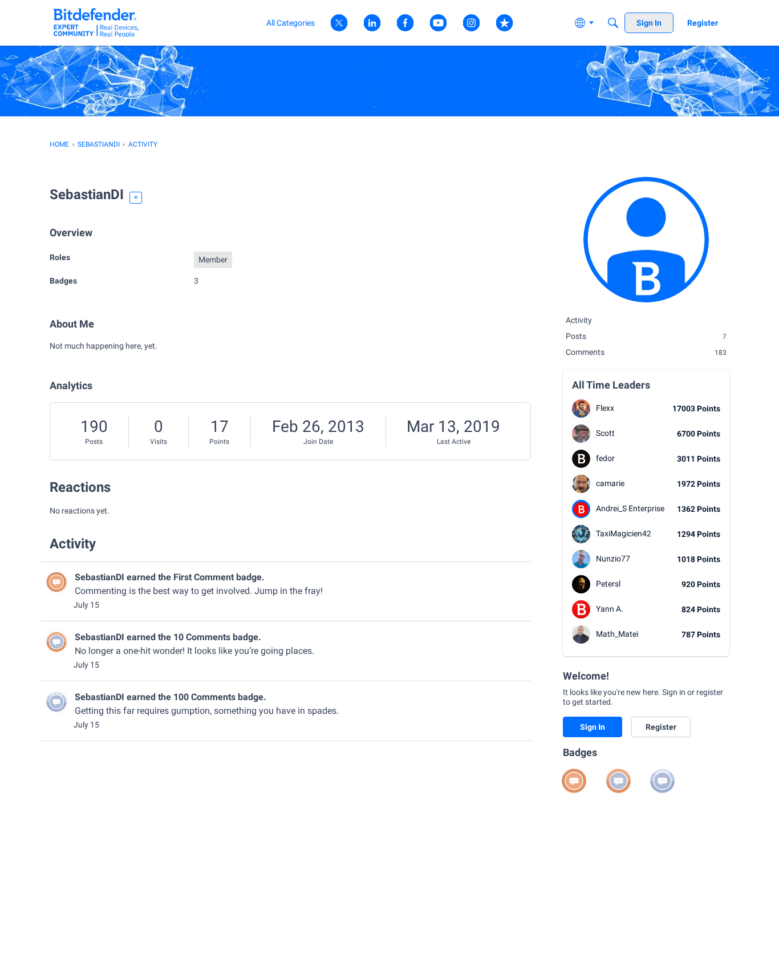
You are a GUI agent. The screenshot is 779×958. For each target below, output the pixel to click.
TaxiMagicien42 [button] (623, 533)
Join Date (318, 442)
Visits (158, 442)
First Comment (203, 577)
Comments (646, 352)
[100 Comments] (662, 781)
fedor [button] (605, 458)
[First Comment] (574, 781)
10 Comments (201, 637)
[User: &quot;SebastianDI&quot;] (56, 582)
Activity (579, 320)
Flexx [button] (605, 408)
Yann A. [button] (609, 608)
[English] (96, 22)
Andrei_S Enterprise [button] (630, 508)
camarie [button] (610, 483)
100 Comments (204, 697)
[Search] (613, 23)
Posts (94, 442)
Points (219, 442)
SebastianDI (99, 577)
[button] (581, 408)
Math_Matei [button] (617, 633)
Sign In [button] (592, 726)
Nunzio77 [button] (613, 558)
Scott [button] (605, 433)
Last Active (453, 442)
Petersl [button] (608, 583)
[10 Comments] (618, 781)
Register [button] (661, 726)
